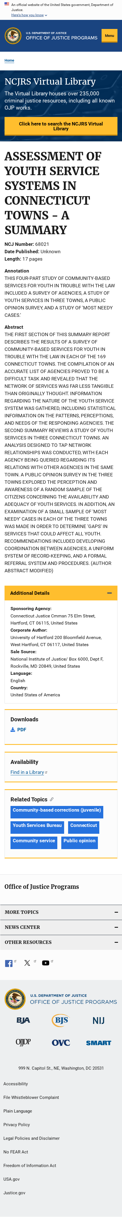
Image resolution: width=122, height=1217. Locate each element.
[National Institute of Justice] (98, 1025)
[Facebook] (11, 965)
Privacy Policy (16, 1124)
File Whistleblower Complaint (31, 1097)
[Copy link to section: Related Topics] (50, 799)
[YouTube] (47, 965)
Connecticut (83, 825)
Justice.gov (14, 1192)
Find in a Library (27, 772)
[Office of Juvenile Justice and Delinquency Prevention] (23, 1047)
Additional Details (30, 593)
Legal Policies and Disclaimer (31, 1138)
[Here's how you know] (61, 10)
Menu (109, 35)
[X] (29, 965)
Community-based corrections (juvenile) (57, 810)
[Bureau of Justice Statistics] (61, 1028)
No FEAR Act (15, 1152)
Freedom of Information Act (29, 1165)
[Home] (61, 35)
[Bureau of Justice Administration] (23, 1025)
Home (9, 60)
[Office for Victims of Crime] (61, 1047)
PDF (21, 729)
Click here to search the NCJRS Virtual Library (61, 126)
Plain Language (17, 1111)
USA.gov (11, 1179)
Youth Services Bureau (37, 825)
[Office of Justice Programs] (13, 35)
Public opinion (80, 840)
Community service (34, 840)
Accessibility (15, 1083)
